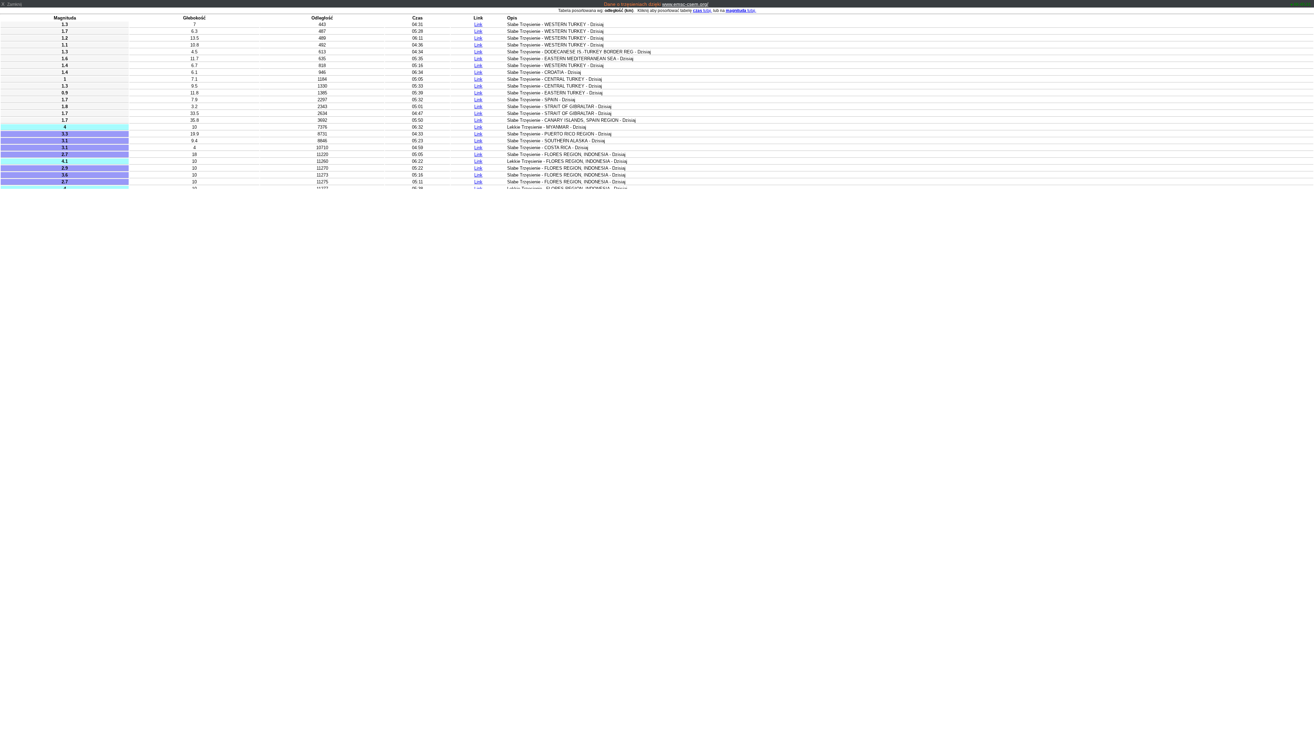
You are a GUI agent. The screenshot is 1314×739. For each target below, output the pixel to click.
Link (478, 24)
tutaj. (702, 10)
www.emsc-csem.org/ (685, 4)
